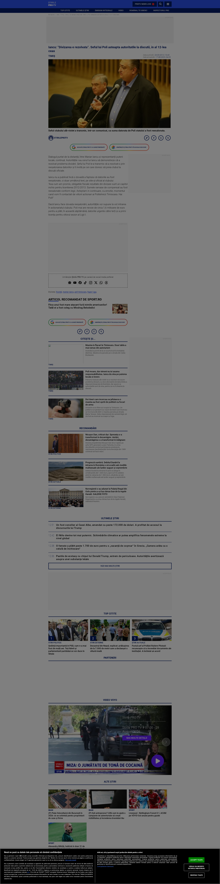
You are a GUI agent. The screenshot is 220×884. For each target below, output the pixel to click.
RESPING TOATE (196, 875)
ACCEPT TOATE (196, 860)
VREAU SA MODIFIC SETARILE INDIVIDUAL (196, 867)
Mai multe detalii (70, 860)
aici (28, 872)
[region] (110, 866)
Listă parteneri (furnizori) (105, 866)
